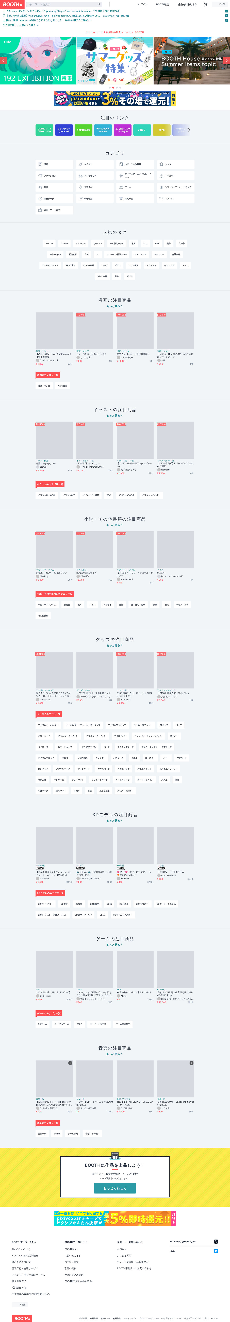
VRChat (49, 243)
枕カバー (174, 736)
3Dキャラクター (45, 904)
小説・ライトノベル (45, 570)
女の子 (182, 243)
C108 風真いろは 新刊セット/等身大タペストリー (134, 694)
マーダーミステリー (99, 1024)
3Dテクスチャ (142, 904)
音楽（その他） (124, 1099)
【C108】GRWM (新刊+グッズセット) (134, 465)
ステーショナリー (66, 747)
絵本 (80, 604)
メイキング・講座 (91, 495)
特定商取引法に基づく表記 (196, 1318)
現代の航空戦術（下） (87, 572)
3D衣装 (79, 866)
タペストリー (123, 690)
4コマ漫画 (62, 385)
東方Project (55, 254)
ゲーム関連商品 (123, 1024)
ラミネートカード (100, 780)
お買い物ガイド (72, 1255)
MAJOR (161, 572)
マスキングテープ (126, 747)
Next (226, 60)
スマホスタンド (144, 769)
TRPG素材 (70, 265)
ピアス (118, 265)
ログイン (142, 4)
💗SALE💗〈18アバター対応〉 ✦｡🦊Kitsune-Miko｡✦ (134, 873)
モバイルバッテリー (168, 769)
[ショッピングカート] (205, 4)
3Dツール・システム (166, 904)
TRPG (39, 990)
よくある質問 (124, 1255)
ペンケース (59, 780)
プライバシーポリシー (149, 1318)
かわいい (98, 243)
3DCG (130, 276)
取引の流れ (70, 1268)
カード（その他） (145, 780)
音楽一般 (40, 1099)
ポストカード (44, 736)
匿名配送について (21, 1261)
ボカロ (57, 1133)
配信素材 (73, 254)
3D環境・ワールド (83, 915)
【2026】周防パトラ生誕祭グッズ (93, 693)
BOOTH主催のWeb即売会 (78, 1281)
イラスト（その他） (151, 495)
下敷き (77, 790)
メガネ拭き (83, 758)
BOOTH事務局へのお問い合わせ (134, 1268)
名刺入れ (42, 780)
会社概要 (83, 1318)
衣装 (87, 254)
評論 (121, 604)
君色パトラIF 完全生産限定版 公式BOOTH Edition (175, 994)
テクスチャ (151, 265)
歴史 (167, 604)
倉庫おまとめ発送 (73, 1274)
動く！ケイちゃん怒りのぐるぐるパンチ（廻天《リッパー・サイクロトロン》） (53, 694)
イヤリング (169, 265)
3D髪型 (120, 866)
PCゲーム (161, 990)
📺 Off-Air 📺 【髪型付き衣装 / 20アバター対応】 (94, 873)
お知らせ (121, 1249)
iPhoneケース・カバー (68, 736)
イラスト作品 (42, 461)
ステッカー (159, 254)
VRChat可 (102, 276)
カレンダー (101, 758)
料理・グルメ (182, 604)
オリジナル (81, 243)
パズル (164, 780)
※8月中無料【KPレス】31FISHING (134, 992)
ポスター (66, 758)
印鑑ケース (43, 790)
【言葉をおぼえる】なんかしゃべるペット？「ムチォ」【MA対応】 (53, 873)
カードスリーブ (123, 780)
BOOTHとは (162, 4)
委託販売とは (19, 1287)
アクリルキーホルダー (48, 725)
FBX (157, 243)
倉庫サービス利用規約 (111, 1318)
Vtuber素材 (88, 265)
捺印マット (61, 790)
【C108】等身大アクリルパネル (173, 693)
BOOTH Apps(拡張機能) (25, 1255)
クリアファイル (89, 747)
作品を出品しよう (187, 4)
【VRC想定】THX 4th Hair (170, 872)
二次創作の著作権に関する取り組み (31, 1293)
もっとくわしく (115, 1188)
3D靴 (109, 904)
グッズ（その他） (84, 690)
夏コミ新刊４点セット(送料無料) (134, 354)
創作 (169, 243)
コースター (150, 758)
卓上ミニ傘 (104, 790)
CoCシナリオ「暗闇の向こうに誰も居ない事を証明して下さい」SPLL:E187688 (94, 994)
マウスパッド (104, 769)
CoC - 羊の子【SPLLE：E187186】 (53, 992)
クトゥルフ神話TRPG (117, 254)
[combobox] (64, 4)
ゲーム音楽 (73, 1133)
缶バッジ (164, 725)
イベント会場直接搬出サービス (28, 1274)
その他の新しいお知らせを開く (19, 25)
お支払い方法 (71, 1261)
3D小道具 (40, 866)
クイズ (160, 570)
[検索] (99, 4)
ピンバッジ (43, 769)
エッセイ (107, 604)
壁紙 (109, 495)
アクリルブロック (46, 758)
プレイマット (78, 780)
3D (97, 254)
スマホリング (124, 769)
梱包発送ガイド (20, 1281)
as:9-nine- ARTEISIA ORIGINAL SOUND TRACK (135, 1103)
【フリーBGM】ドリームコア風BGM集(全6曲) (94, 1103)
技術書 (67, 604)
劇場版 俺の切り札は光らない (51, 572)
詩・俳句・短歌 (138, 604)
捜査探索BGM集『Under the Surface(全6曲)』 (175, 1103)
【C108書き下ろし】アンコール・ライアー (135, 574)
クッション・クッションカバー (148, 736)
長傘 (90, 790)
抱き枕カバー (120, 736)
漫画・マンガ (42, 351)
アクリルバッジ (63, 769)
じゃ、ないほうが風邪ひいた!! (91, 354)
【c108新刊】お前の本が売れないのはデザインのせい (175, 355)
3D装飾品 (94, 904)
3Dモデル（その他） (122, 915)
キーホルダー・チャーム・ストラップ (83, 725)
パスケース (118, 758)
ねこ (145, 243)
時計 (177, 780)
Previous (3, 60)
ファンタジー (140, 254)
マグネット (182, 758)
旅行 (155, 604)
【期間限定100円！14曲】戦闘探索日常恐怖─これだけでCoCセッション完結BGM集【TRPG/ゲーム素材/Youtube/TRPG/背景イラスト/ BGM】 (54, 1103)
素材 (134, 243)
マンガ (185, 265)
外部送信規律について (171, 1318)
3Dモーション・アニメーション (52, 915)
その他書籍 (81, 570)
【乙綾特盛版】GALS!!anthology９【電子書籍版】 (53, 355)
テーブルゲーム (62, 1024)
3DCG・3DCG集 (126, 495)
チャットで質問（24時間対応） (134, 1261)
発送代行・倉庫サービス (25, 1268)
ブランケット (84, 769)
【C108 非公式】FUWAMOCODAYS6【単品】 (175, 465)
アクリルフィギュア (45, 690)
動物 (117, 276)
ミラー (166, 758)
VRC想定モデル (116, 243)
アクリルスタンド (50, 265)
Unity (104, 265)
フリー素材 (134, 265)
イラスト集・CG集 (85, 461)
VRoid (103, 915)
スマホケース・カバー (96, 736)
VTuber (64, 243)
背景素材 (176, 254)
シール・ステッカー (143, 725)
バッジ (179, 725)
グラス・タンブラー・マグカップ (156, 747)
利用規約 (94, 1318)
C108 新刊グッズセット (88, 463)
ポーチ (107, 747)
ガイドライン (130, 1318)
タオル (134, 758)
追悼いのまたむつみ (46, 463)
